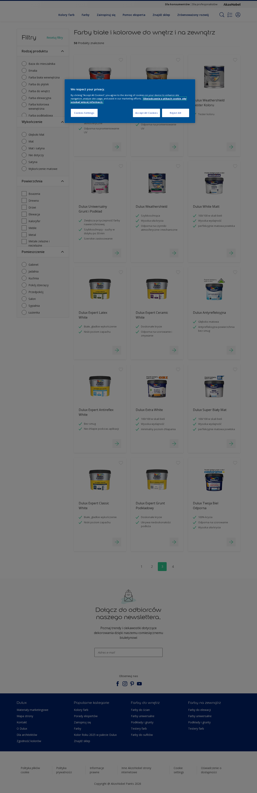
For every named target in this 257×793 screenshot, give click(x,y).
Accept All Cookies (146, 112)
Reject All (175, 112)
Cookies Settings (84, 112)
